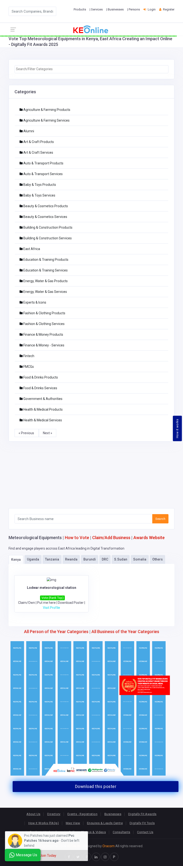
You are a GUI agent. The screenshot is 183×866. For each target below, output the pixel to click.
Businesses (112, 814)
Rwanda (71, 559)
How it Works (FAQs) (43, 823)
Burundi (89, 559)
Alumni (28, 131)
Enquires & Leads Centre (105, 823)
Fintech (28, 356)
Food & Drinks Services (40, 388)
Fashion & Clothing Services (44, 324)
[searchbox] (91, 69)
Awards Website (149, 537)
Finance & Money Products (43, 334)
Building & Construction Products (47, 227)
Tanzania (52, 559)
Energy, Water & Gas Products (45, 281)
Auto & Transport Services (43, 174)
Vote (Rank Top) (52, 598)
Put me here (46, 603)
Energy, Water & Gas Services (45, 292)
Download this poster (95, 786)
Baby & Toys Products (39, 185)
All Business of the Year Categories (125, 631)
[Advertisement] (91, 475)
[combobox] (91, 69)
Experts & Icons (34, 302)
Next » (47, 433)
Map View (73, 823)
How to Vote (77, 537)
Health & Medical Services (42, 420)
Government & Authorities (42, 399)
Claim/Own (26, 603)
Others (157, 559)
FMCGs (28, 367)
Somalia (139, 559)
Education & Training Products (45, 259)
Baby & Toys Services (39, 195)
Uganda (33, 559)
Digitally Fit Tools (142, 823)
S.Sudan (120, 559)
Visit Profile (51, 608)
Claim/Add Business (111, 537)
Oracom (108, 846)
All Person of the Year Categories (56, 631)
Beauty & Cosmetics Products (45, 206)
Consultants (121, 832)
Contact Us (145, 832)
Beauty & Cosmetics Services (45, 217)
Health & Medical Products (43, 409)
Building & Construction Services (47, 238)
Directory (54, 814)
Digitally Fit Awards (142, 814)
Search (160, 519)
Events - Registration (82, 814)
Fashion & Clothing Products (44, 313)
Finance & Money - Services (43, 345)
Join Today (48, 855)
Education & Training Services (45, 270)
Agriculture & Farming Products (46, 110)
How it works (177, 428)
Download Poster (71, 603)
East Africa (31, 249)
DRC (105, 559)
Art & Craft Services (38, 152)
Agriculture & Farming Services (46, 120)
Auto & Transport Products (43, 163)
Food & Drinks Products (40, 377)
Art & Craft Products (38, 142)
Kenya (16, 559)
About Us (33, 814)
